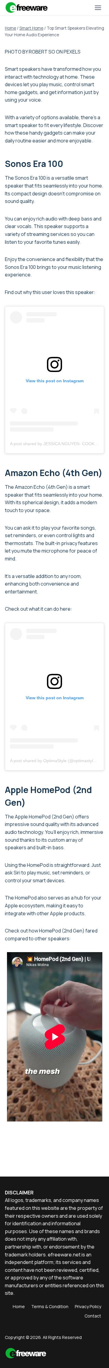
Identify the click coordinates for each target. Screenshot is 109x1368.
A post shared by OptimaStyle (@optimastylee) (54, 760)
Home (19, 1306)
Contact (92, 1316)
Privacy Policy (88, 1306)
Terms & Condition (49, 1306)
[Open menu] (97, 7)
